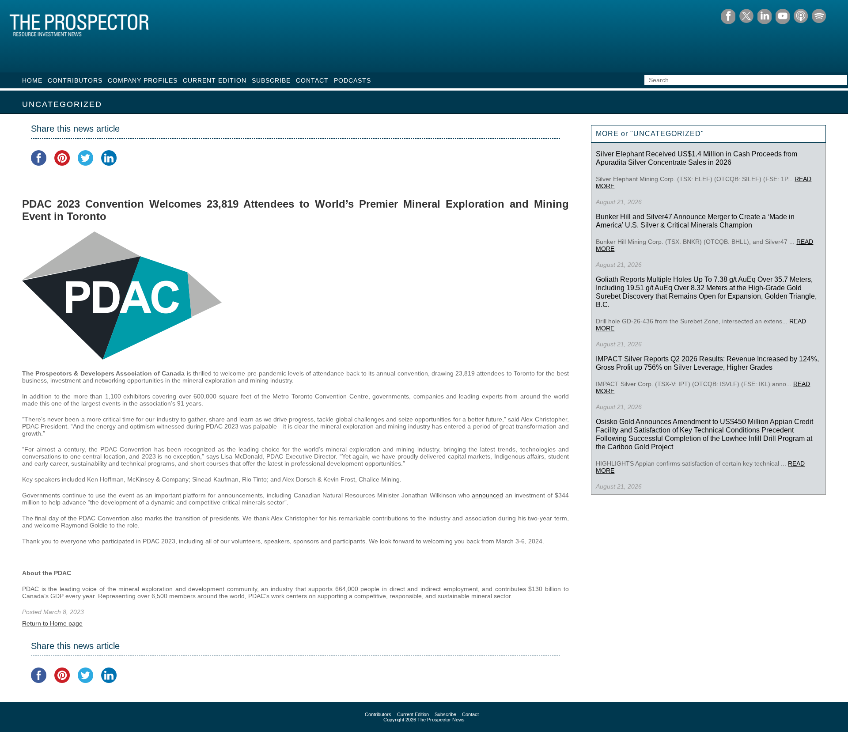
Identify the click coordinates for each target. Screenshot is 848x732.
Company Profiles (143, 80)
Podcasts (352, 80)
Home (32, 80)
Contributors (75, 80)
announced (487, 495)
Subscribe (271, 80)
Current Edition (214, 80)
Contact (312, 80)
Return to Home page (52, 623)
